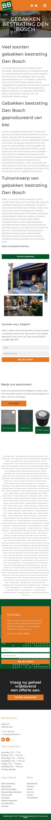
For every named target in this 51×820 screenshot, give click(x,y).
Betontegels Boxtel (7, 486)
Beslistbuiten (32, 783)
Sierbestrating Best (14, 582)
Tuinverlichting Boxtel (39, 587)
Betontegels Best (41, 483)
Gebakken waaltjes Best (14, 510)
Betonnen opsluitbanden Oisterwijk (34, 466)
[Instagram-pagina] (8, 740)
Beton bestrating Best (8, 456)
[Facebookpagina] (31, 5)
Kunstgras (5, 798)
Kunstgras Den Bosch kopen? (19, 525)
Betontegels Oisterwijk (8, 488)
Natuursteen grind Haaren (15, 533)
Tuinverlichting (7, 803)
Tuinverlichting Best (28, 587)
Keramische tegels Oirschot (25, 520)
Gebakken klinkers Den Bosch (15, 505)
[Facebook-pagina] (3, 740)
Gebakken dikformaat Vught (16, 503)
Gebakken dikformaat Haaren (39, 498)
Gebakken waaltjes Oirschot (30, 513)
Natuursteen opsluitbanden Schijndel (32, 543)
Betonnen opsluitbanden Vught (24, 468)
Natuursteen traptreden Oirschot (27, 570)
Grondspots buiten (43, 515)
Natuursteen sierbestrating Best (22, 545)
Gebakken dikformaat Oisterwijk (28, 500)
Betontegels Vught (32, 488)
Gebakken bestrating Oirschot (16, 493)
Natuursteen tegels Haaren (14, 562)
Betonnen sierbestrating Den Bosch (31, 471)
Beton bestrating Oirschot (18, 458)
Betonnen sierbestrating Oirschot (24, 473)
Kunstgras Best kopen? (37, 523)
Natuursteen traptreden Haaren (10, 570)
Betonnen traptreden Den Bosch (34, 478)
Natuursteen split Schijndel (31, 557)
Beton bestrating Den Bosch (36, 456)
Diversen (4, 806)
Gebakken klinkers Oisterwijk (15, 508)
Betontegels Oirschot (43, 486)
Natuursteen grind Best (16, 530)
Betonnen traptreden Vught (29, 483)
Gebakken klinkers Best (31, 503)
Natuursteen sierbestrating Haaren (32, 548)
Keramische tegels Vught (23, 523)
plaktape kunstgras (42, 430)
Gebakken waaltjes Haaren (14, 513)
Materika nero (25, 428)
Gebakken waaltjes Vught (30, 515)
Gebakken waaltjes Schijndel (15, 515)
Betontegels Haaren (31, 486)
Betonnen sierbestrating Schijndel (17, 476)
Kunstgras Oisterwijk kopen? (19, 528)
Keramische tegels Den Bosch (38, 518)
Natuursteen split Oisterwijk (16, 557)
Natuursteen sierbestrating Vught (17, 552)
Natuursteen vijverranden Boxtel (20, 575)
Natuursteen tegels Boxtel (27, 560)
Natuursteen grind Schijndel (18, 535)
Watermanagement (9, 800)
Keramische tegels (8, 789)
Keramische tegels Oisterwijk (40, 520)
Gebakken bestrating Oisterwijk (33, 493)
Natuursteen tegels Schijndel (17, 565)
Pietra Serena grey (8, 428)
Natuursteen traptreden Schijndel (16, 572)
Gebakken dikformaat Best (35, 495)
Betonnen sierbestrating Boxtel (13, 471)
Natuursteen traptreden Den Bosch (38, 567)
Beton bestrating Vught (17, 461)
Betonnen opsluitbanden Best (32, 461)
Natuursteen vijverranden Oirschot (31, 577)
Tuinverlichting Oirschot (39, 590)
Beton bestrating (8, 783)
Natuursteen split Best (32, 552)
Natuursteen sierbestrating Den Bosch (12, 548)
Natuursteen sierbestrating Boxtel (39, 545)
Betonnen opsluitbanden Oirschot (15, 466)
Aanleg (29, 789)
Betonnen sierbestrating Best (40, 468)
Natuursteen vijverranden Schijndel (25, 580)
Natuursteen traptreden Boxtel (20, 567)
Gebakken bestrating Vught (21, 495)
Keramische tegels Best (10, 518)
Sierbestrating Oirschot (21, 585)
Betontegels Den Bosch (19, 486)
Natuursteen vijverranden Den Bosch (38, 575)
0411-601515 (8, 731)
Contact (30, 795)
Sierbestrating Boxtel (25, 582)
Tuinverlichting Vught (36, 592)
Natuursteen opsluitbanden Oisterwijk (11, 543)
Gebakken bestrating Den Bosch (29, 491)
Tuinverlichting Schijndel (23, 592)
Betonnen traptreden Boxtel (18, 478)
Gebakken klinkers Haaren (30, 505)
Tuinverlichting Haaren (26, 590)
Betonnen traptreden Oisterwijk (38, 481)
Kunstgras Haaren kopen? (35, 525)
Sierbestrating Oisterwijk (34, 585)
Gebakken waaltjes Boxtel (27, 510)
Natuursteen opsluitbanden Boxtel (22, 538)
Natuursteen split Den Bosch (15, 555)
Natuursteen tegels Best (14, 560)
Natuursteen (6, 786)
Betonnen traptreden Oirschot (21, 481)
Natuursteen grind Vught (32, 535)
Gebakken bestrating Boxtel (12, 491)
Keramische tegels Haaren (9, 520)
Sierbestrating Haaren (8, 585)
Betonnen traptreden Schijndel (12, 483)
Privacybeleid (32, 798)
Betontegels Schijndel (20, 488)
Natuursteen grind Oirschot (30, 533)
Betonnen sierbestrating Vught (35, 476)
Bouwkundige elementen (11, 792)
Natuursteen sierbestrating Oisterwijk (24, 550)
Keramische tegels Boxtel (23, 518)
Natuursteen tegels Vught (32, 565)
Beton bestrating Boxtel (22, 456)
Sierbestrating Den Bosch (38, 582)
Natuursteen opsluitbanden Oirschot (37, 540)
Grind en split (6, 795)
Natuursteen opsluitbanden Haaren (17, 540)
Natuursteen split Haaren (30, 555)
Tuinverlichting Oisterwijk (8, 592)
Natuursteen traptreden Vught (34, 572)
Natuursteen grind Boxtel (29, 530)
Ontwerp (30, 786)
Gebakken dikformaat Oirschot (11, 500)
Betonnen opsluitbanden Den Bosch (24, 463)
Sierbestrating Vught (16, 587)
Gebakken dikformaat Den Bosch (22, 498)
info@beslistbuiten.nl (12, 734)
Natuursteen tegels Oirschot (30, 562)
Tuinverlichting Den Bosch (12, 590)
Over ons (30, 792)
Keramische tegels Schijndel (8, 523)
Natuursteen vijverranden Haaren (12, 577)
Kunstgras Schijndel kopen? (35, 528)
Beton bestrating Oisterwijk (33, 458)
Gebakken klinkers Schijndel (31, 508)
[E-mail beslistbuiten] (36, 5)
